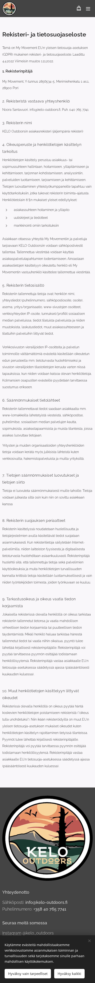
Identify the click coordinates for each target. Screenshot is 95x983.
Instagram (11, 933)
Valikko (88, 8)
